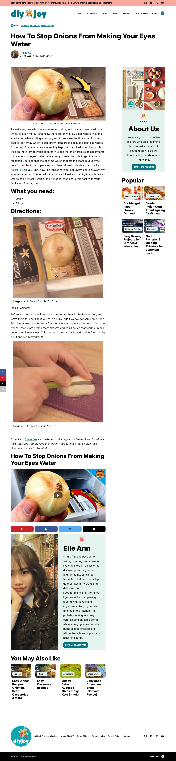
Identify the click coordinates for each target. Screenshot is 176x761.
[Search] (162, 13)
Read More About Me (75, 645)
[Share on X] (3, 383)
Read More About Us (144, 167)
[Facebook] (151, 3)
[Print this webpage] (3, 389)
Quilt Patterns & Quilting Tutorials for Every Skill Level (154, 244)
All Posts (25, 25)
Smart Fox (17, 169)
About (155, 13)
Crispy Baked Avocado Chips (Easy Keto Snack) (70, 687)
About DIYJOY (67, 736)
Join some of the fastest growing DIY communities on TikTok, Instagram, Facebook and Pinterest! (61, 3)
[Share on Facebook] (3, 372)
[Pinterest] (162, 3)
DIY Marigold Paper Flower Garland (132, 208)
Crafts (79, 13)
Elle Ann (27, 53)
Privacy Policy (114, 736)
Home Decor (92, 13)
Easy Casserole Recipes (44, 684)
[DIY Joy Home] (29, 13)
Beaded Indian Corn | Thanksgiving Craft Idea (155, 208)
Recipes (105, 13)
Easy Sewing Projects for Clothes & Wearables (132, 241)
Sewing (116, 13)
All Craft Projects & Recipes (42, 25)
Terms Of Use (83, 736)
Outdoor (127, 13)
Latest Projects (141, 13)
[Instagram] (145, 3)
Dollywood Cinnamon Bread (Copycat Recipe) (93, 687)
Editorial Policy (98, 736)
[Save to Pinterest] (3, 378)
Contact (126, 736)
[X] (157, 3)
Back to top (155, 756)
